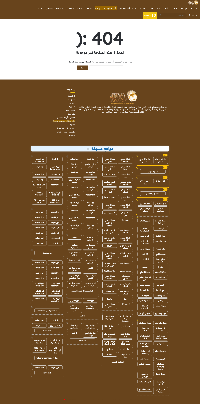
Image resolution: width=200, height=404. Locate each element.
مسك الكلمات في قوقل (160, 222)
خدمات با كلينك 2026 (125, 342)
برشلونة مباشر (74, 165)
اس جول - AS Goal (39, 201)
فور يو (109, 245)
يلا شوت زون (55, 325)
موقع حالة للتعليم (160, 383)
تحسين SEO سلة (145, 182)
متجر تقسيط (109, 197)
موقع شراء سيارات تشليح (74, 276)
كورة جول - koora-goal (55, 167)
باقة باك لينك (160, 181)
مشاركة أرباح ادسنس (128, 8)
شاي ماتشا (125, 304)
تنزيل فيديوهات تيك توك (55, 350)
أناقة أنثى (145, 259)
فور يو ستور (110, 212)
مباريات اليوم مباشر (90, 165)
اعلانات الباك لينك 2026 (145, 352)
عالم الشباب (153, 171)
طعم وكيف (160, 295)
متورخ (160, 267)
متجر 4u (125, 220)
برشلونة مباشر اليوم (74, 326)
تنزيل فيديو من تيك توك (55, 341)
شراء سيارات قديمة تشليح (82, 291)
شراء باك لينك (161, 323)
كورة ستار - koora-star (39, 160)
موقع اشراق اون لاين (145, 209)
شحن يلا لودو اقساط (109, 183)
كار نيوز (145, 254)
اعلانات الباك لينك (145, 337)
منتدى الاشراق (161, 351)
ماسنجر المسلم (152, 193)
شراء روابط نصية (160, 329)
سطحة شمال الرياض (90, 253)
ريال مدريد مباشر (90, 173)
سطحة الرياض (90, 238)
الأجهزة (166, 8)
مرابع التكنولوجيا (144, 229)
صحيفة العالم (144, 389)
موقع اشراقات (160, 209)
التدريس (160, 343)
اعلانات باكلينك (117, 362)
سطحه (75, 237)
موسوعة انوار (160, 313)
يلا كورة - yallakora (39, 193)
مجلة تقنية (160, 374)
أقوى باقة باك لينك (109, 335)
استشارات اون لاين (145, 278)
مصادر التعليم (145, 364)
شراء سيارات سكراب (74, 269)
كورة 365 (90, 300)
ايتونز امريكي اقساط (109, 239)
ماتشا (109, 299)
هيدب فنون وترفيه (160, 390)
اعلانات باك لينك (125, 355)
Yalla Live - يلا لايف (39, 186)
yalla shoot (74, 159)
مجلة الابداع (145, 272)
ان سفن (160, 228)
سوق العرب (125, 326)
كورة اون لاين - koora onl (55, 193)
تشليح (90, 268)
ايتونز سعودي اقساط (125, 183)
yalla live (82, 340)
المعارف (160, 285)
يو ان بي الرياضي (144, 375)
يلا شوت (90, 159)
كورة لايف (55, 217)
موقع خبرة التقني (160, 260)
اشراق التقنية (144, 221)
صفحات (40, 8)
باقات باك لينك (145, 329)
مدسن (145, 267)
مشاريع (109, 349)
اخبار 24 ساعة (145, 382)
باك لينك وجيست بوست (160, 366)
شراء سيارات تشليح (90, 276)
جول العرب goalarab (90, 306)
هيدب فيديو (145, 285)
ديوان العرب (125, 349)
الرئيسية (193, 8)
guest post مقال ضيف (109, 317)
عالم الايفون (160, 249)
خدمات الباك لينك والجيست (125, 318)
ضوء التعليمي (160, 203)
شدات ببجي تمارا (110, 160)
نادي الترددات (160, 277)
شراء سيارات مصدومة (74, 284)
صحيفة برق (145, 203)
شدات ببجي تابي (110, 167)
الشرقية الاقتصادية (145, 242)
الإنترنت (184, 8)
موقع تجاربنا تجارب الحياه (109, 342)
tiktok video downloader (39, 349)
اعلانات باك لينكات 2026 (47, 310)
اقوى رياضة (160, 359)
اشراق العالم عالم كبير (145, 344)
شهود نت (145, 295)
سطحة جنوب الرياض (90, 261)
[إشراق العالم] (192, 2)
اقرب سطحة (74, 260)
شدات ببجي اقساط (125, 160)
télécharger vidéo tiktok (47, 358)
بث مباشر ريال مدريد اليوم (74, 308)
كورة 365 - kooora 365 (55, 201)
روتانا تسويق (160, 272)
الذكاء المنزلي (154, 8)
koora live (39, 174)
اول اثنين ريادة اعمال (160, 160)
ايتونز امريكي (109, 174)
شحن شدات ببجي (125, 254)
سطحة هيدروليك (74, 246)
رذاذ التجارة (145, 290)
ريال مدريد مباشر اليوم (90, 326)
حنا (125, 299)
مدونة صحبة (160, 306)
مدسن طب (144, 359)
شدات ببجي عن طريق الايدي (110, 222)
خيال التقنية (161, 236)
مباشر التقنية (144, 300)
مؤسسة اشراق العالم (54, 8)
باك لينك (142, 8)
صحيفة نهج (161, 254)
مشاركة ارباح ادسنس (144, 160)
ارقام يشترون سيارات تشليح (90, 284)
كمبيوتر (175, 8)
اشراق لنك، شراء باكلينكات (161, 337)
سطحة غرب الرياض (74, 253)
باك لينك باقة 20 (109, 327)
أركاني (160, 300)
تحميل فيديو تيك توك (39, 341)
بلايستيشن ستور (125, 277)
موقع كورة (47, 253)
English (89, 8)
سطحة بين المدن (90, 246)
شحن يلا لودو (125, 263)
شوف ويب (144, 236)
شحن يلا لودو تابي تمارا (109, 231)
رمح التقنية (160, 290)
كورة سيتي (74, 300)
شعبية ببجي (125, 271)
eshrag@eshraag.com (111, 112)
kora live (39, 212)
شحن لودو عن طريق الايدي (110, 264)
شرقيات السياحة (144, 307)
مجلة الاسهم (160, 241)
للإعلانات (60, 400)
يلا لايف (82, 316)
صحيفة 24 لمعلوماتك (74, 8)
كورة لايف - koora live (55, 284)
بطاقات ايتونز (109, 271)
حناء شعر (110, 291)
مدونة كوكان (145, 249)
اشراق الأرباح (144, 313)
